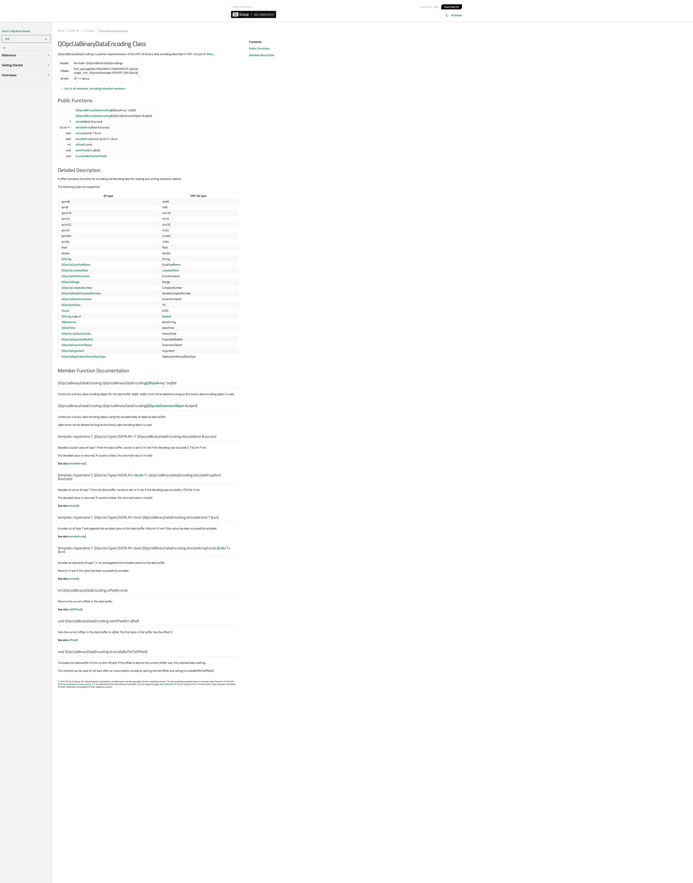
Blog (436, 7)
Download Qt (451, 6)
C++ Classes (89, 31)
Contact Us (426, 7)
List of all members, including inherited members (94, 88)
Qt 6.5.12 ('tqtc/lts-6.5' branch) (16, 31)
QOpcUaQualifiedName (76, 264)
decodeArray (83, 127)
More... (211, 54)
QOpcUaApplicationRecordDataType (84, 356)
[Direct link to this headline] (94, 101)
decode (80, 121)
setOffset (82, 150)
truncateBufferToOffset (90, 156)
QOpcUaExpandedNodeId (77, 339)
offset (79, 144)
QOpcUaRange (70, 282)
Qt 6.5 (61, 31)
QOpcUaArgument (73, 351)
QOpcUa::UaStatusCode (76, 333)
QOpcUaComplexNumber (77, 287)
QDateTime (68, 328)
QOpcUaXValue (71, 305)
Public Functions (259, 48)
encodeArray (83, 139)
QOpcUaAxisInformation (76, 299)
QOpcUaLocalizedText (75, 270)
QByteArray (69, 322)
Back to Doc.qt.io (242, 7)
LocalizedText (170, 270)
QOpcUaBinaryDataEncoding (93, 110)
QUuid (65, 310)
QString (66, 259)
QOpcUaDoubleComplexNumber (81, 293)
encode (80, 133)
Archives (456, 15)
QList (138, 475)
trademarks (168, 684)
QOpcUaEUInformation (76, 276)
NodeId (166, 316)
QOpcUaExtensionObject (77, 345)
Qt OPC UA (73, 31)
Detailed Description (261, 55)
